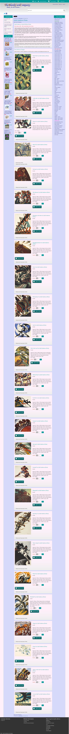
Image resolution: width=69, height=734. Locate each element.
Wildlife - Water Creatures (59, 119)
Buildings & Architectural (58, 84)
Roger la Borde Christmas (58, 133)
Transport (56, 115)
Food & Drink (57, 95)
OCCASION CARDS (58, 50)
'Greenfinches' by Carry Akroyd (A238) (7, 59)
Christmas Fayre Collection (59, 130)
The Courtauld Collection (58, 27)
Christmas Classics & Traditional (60, 129)
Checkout (62, 1)
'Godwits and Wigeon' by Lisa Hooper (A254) (8, 113)
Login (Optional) (43, 1)
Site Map (25, 721)
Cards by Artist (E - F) (58, 56)
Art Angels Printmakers (58, 33)
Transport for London (58, 32)
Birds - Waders (57, 82)
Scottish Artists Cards (58, 69)
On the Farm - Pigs (57, 109)
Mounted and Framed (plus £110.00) (21, 93)
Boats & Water (57, 83)
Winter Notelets (57, 124)
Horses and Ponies (57, 97)
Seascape (56, 111)
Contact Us (60, 4)
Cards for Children (57, 87)
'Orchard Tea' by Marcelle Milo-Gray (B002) (7, 122)
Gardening (56, 96)
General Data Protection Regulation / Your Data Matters (8, 25)
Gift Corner (56, 134)
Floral (55, 93)
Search (64, 4)
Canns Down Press (57, 45)
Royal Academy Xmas (58, 123)
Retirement (56, 110)
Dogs (55, 91)
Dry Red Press (57, 46)
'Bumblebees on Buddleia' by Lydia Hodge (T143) (7, 132)
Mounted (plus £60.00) (19, 162)
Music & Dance (57, 102)
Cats (55, 86)
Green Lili (56, 70)
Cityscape (56, 88)
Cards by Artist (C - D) (58, 55)
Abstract (56, 77)
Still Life (56, 114)
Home (35, 1)
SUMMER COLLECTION (59, 23)
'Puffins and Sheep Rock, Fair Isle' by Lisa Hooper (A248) (8, 102)
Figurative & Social (58, 92)
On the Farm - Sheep (58, 107)
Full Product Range (7, 22)
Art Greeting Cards (16, 18)
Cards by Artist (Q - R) (58, 64)
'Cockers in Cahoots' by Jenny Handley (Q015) (8, 49)
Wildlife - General (57, 116)
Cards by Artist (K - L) (58, 60)
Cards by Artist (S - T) (58, 65)
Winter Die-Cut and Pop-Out (59, 41)
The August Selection (58, 26)
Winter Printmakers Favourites (59, 40)
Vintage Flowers (57, 72)
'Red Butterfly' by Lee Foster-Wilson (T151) (8, 70)
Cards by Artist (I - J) (58, 59)
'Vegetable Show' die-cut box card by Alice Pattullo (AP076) (8, 40)
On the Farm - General (58, 106)
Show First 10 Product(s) (17, 22)
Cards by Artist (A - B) (58, 54)
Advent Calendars (57, 42)
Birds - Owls (56, 79)
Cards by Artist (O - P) (58, 63)
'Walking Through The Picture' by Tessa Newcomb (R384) (8, 81)
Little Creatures (57, 100)
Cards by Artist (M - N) (58, 61)
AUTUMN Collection (58, 24)
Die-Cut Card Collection (58, 47)
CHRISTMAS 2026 (58, 51)
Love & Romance (57, 101)
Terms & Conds (55, 4)
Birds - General (57, 78)
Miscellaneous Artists (58, 68)
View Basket (53, 1)
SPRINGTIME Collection (58, 22)
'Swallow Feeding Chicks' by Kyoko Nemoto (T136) (7, 92)
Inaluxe (56, 73)
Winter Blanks (57, 132)
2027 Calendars (57, 31)
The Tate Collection (58, 28)
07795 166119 (48, 721)
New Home (56, 105)
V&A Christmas (57, 128)
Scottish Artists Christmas (58, 125)
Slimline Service (57, 19)
